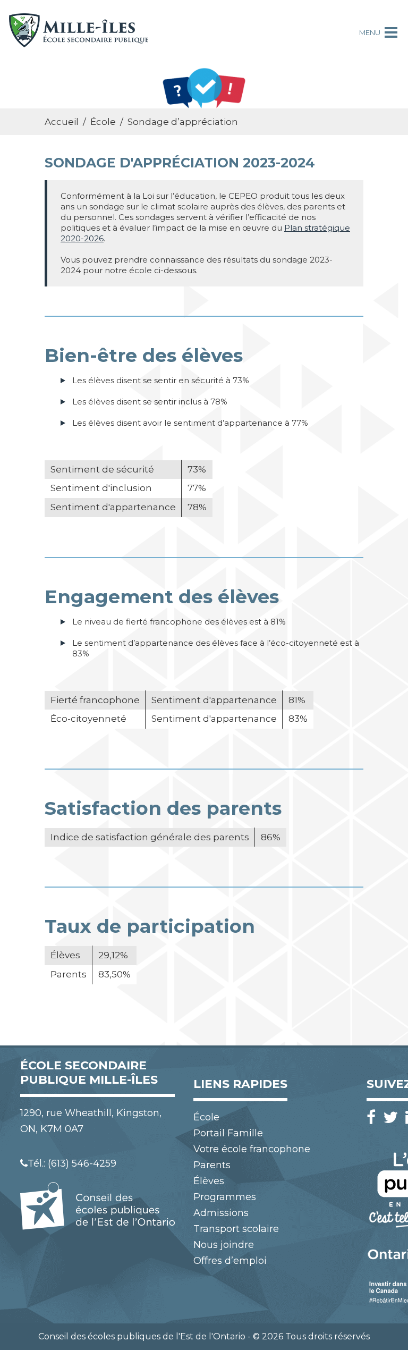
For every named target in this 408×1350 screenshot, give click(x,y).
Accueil (62, 121)
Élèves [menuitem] (208, 1181)
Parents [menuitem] (212, 1165)
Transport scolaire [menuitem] (236, 1229)
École (103, 121)
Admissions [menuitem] (221, 1213)
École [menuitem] (206, 1117)
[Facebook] (374, 1117)
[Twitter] (393, 1117)
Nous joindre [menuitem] (223, 1245)
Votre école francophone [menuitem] (251, 1149)
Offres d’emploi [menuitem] (230, 1261)
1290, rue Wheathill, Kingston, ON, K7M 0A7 (91, 1121)
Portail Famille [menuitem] (228, 1133)
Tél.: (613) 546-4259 (72, 1163)
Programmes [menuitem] (224, 1197)
